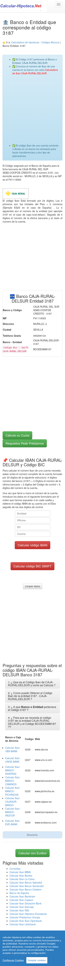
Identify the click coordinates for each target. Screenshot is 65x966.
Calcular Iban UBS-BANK (12, 749)
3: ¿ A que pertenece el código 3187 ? (32, 708)
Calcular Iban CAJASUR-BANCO (12, 801)
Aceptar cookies (37, 960)
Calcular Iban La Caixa (22, 879)
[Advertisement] (32, 107)
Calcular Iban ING (19, 910)
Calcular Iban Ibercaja (22, 907)
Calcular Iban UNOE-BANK (12, 759)
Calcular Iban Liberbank (23, 924)
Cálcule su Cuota (17, 435)
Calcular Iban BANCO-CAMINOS (12, 780)
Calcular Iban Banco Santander (27, 886)
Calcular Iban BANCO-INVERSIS (12, 770)
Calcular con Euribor (32, 853)
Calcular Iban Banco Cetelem (26, 889)
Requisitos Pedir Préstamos (25, 443)
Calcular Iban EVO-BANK (12, 822)
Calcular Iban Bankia (21, 875)
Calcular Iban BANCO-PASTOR (12, 812)
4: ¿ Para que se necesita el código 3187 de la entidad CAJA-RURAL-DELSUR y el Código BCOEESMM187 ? (32, 722)
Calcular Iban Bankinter (22, 896)
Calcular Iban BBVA (20, 872)
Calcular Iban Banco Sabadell (26, 882)
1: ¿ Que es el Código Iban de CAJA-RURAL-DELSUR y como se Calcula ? (31, 683)
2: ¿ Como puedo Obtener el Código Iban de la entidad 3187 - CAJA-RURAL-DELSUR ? (30, 696)
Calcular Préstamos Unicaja (25, 917)
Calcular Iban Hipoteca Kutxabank (28, 914)
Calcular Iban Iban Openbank (26, 921)
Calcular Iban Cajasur (21, 900)
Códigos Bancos (50, 42)
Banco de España (19, 893)
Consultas (15, 868)
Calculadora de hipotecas (25, 42)
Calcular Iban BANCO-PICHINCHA (12, 791)
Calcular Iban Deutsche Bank (25, 903)
